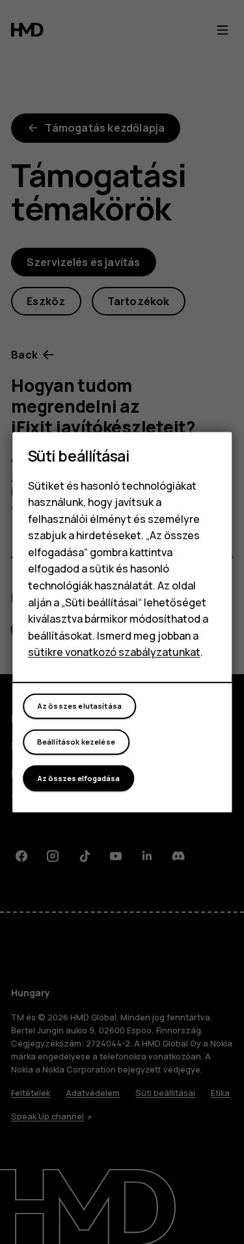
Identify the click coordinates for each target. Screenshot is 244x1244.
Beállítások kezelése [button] (76, 742)
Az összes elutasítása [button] (79, 706)
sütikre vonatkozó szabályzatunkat (114, 652)
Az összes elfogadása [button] (78, 778)
